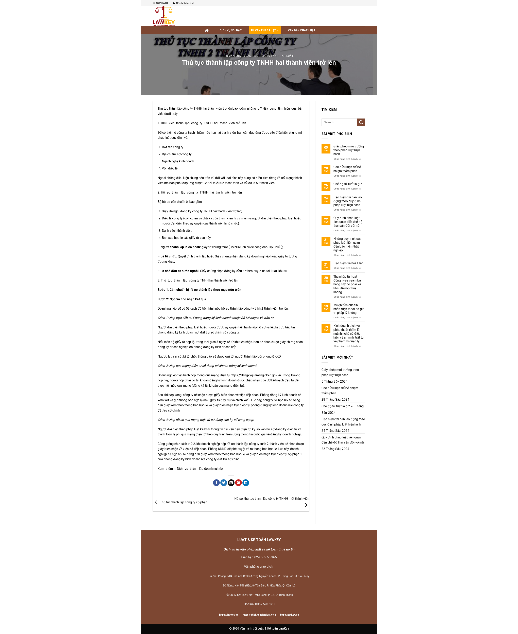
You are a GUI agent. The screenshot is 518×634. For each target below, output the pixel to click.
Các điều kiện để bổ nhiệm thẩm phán (347, 169)
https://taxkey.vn (289, 614)
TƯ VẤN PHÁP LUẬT (263, 30)
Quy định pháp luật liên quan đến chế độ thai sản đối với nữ (347, 222)
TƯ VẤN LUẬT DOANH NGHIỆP (244, 55)
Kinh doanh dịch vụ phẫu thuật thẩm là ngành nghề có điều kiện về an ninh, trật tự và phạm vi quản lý (348, 333)
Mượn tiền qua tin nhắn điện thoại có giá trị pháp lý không (348, 309)
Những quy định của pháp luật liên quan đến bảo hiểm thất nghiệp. (347, 244)
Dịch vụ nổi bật (231, 30)
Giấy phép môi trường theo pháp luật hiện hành (348, 150)
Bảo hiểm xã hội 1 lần (348, 263)
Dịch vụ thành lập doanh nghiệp (200, 469)
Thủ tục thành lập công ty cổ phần (183, 502)
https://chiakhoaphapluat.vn (258, 614)
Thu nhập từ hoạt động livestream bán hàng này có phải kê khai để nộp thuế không (347, 284)
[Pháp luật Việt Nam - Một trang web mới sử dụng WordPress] (173, 16)
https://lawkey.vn (228, 614)
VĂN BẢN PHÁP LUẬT (301, 30)
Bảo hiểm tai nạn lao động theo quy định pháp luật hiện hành (347, 201)
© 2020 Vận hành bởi (259, 628)
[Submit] (361, 122)
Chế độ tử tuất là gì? (347, 184)
